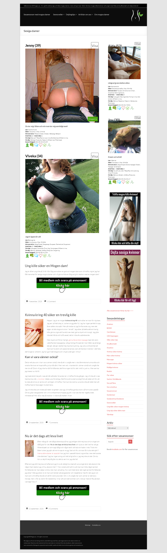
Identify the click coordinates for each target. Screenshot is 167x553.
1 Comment (51, 301)
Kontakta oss (96, 525)
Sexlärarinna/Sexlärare (115, 399)
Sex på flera (111, 383)
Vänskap (110, 414)
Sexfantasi (111, 395)
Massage (110, 359)
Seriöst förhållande (114, 379)
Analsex (110, 324)
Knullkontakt (112, 344)
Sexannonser (112, 391)
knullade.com (117, 449)
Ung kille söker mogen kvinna (118, 407)
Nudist (109, 371)
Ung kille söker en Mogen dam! (46, 266)
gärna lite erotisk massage (78, 340)
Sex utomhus (112, 387)
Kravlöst (110, 348)
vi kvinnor (41, 379)
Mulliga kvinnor (112, 367)
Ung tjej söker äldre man (116, 410)
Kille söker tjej (112, 340)
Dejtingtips (70, 14)
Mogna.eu (33, 536)
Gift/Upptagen (112, 336)
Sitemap (87, 525)
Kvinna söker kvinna (114, 352)
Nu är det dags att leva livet (44, 436)
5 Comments (53, 509)
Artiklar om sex (84, 14)
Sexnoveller (58, 14)
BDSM (109, 328)
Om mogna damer (101, 14)
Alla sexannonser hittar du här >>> (120, 311)
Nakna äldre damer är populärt (48, 453)
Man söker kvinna (113, 355)
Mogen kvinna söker (114, 363)
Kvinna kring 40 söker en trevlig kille (50, 315)
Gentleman (111, 332)
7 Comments (53, 422)
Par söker (110, 375)
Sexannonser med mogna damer (37, 14)
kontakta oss (79, 545)
